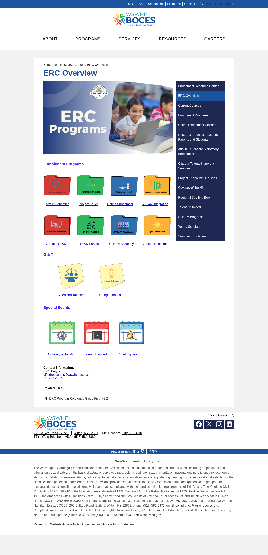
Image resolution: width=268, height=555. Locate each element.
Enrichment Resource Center (63, 64)
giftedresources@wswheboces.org (67, 374)
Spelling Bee (128, 354)
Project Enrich (88, 204)
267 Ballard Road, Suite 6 (51, 433)
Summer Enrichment (156, 244)
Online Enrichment (120, 204)
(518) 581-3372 (154, 505)
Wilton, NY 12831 (86, 433)
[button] (50, 39)
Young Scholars (110, 295)
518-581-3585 (53, 378)
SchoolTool (156, 3)
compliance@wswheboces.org (196, 505)
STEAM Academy (122, 244)
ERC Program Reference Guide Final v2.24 (79, 398)
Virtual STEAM (56, 244)
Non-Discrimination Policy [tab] (134, 461)
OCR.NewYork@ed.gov (144, 515)
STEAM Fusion (88, 244)
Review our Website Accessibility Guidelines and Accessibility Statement (84, 524)
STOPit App (136, 3)
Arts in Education (57, 204)
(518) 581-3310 (131, 433)
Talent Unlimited (95, 354)
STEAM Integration (155, 204)
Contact (189, 3)
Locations (174, 3)
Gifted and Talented (71, 295)
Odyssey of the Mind (62, 354)
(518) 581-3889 (85, 436)
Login (149, 451)
